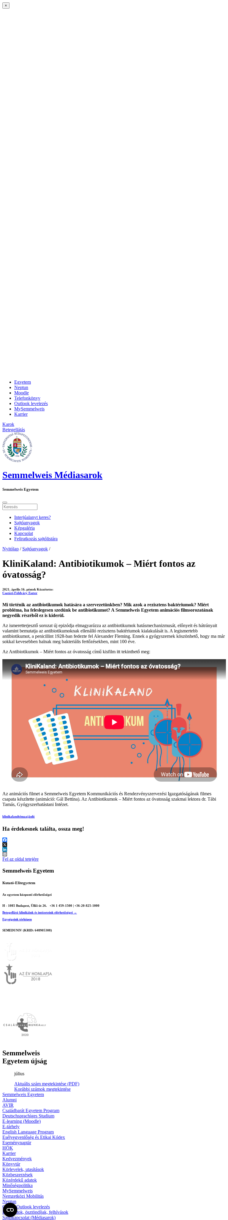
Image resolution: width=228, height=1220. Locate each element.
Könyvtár (11, 1164)
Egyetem (22, 382)
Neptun (21, 387)
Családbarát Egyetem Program (30, 1110)
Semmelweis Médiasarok (52, 475)
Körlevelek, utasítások (23, 1169)
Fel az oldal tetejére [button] (20, 859)
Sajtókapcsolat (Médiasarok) (29, 1217)
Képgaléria (24, 527)
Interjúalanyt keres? (32, 517)
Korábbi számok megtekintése (42, 1089)
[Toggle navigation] (4, 502)
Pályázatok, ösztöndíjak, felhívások (35, 1212)
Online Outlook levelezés (26, 1206)
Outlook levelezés (31, 403)
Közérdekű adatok (19, 1180)
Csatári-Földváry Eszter (19, 593)
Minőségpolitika (17, 1185)
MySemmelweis (29, 408)
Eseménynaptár (16, 1142)
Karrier (21, 414)
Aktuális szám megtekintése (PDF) (46, 1083)
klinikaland (10, 816)
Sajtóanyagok (27, 522)
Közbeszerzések (17, 1174)
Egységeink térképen (17, 919)
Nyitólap (10, 548)
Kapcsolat (23, 533)
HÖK (7, 1147)
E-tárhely (11, 1126)
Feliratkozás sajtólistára (36, 538)
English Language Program (28, 1131)
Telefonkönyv (27, 398)
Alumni (9, 1099)
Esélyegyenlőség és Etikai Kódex (33, 1137)
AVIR (8, 1105)
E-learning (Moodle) (21, 1121)
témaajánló (26, 816)
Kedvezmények (17, 1158)
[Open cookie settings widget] (10, 1210)
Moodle (21, 392)
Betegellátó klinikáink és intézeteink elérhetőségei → (39, 912)
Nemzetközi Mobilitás (23, 1196)
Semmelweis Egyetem (23, 1094)
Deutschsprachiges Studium (28, 1115)
